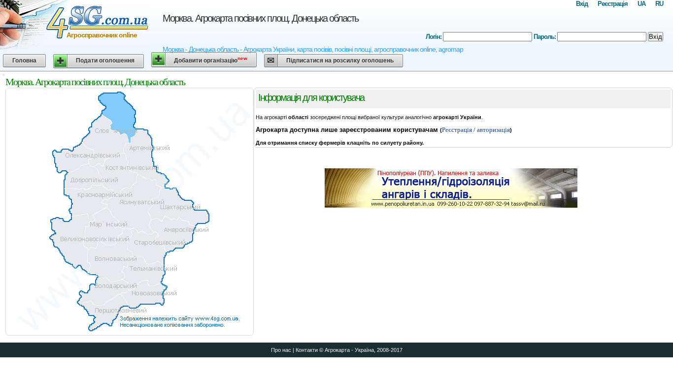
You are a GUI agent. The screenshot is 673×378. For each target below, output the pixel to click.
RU (659, 3)
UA (641, 3)
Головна (24, 60)
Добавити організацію (210, 60)
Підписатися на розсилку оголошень (340, 60)
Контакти (307, 350)
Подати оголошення (105, 60)
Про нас (281, 350)
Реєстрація (613, 3)
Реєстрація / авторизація (476, 129)
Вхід (582, 3)
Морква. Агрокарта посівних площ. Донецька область (260, 18)
